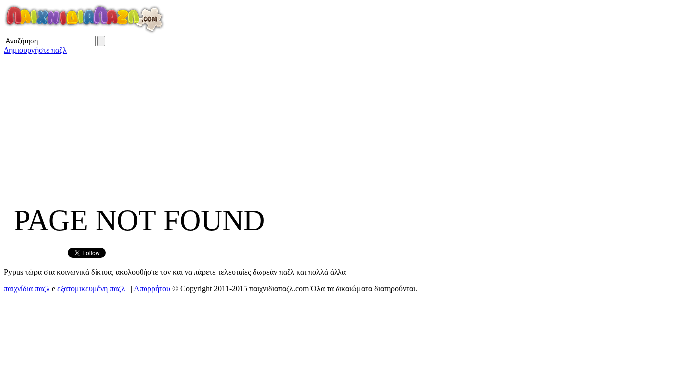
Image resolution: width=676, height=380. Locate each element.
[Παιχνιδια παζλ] (84, 31)
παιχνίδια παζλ (27, 289)
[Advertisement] (301, 124)
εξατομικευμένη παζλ (91, 289)
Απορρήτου (152, 289)
